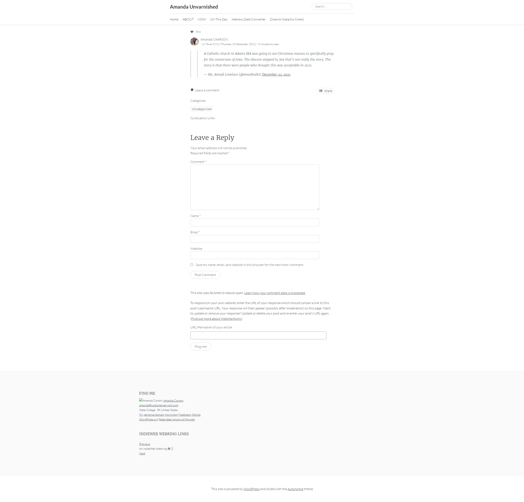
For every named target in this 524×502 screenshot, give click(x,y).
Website (196, 248)
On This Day (219, 19)
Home (174, 19)
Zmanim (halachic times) (287, 19)
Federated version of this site (177, 419)
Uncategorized (201, 109)
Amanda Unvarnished (194, 7)
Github (196, 414)
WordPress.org (148, 419)
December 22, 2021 (276, 74)
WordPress (252, 489)
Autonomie (295, 489)
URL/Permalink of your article (211, 327)
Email (195, 232)
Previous (144, 444)
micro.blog (171, 414)
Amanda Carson (173, 400)
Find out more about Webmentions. (216, 319)
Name (195, 216)
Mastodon (184, 414)
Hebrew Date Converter (249, 19)
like (198, 31)
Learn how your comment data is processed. (275, 293)
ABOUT (188, 19)
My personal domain (151, 414)
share (328, 91)
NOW (202, 19)
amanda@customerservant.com (158, 405)
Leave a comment (207, 90)
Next (142, 453)
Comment (198, 162)
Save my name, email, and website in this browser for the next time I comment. (250, 265)
